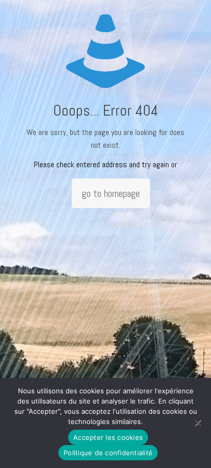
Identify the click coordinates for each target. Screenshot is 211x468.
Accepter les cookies (108, 437)
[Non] (198, 423)
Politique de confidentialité (108, 453)
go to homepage (111, 193)
